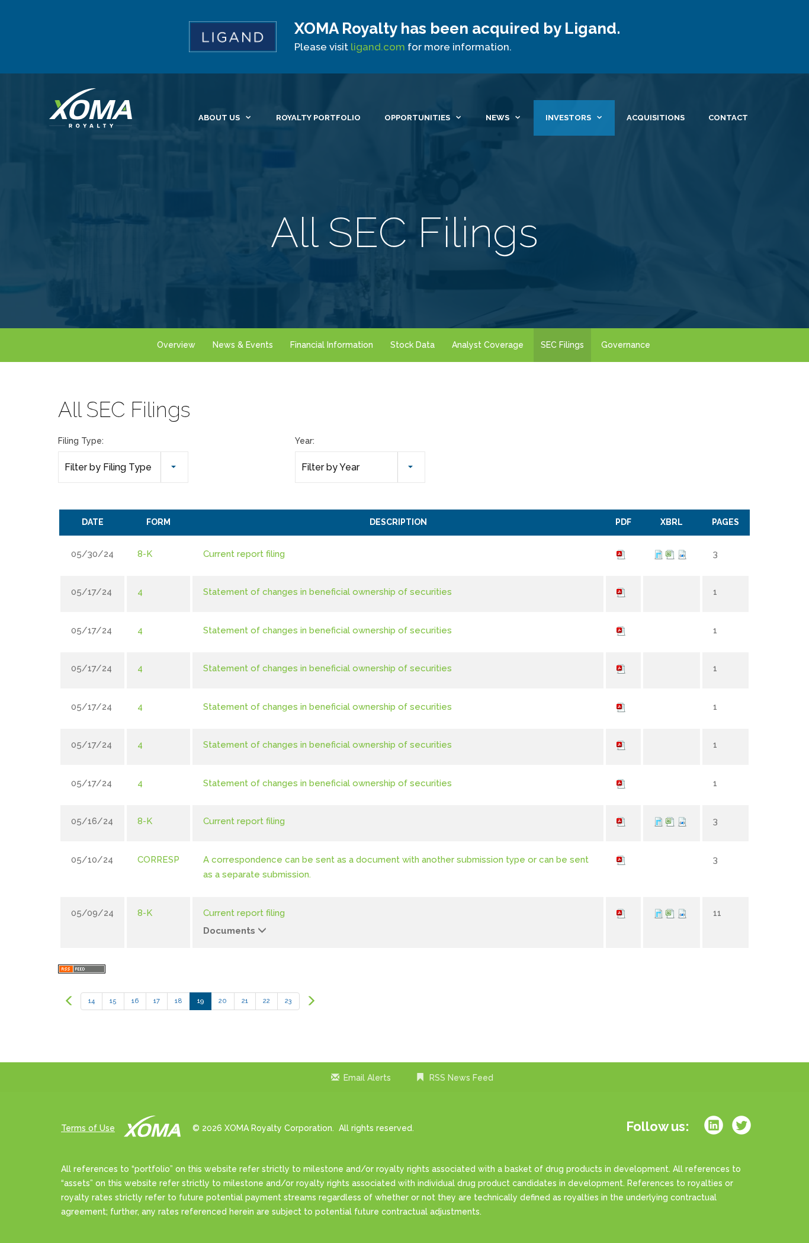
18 (178, 1001)
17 (156, 1001)
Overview (176, 345)
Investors (568, 117)
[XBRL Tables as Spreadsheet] (670, 554)
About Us (219, 117)
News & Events (243, 345)
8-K (144, 554)
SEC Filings (562, 345)
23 (288, 1001)
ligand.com (378, 47)
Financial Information (331, 345)
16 (135, 1001)
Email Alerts (367, 1077)
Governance (625, 345)
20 (223, 1001)
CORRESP (158, 859)
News (497, 117)
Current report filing (244, 554)
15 (113, 1001)
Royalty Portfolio (318, 117)
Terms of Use (88, 1128)
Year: (304, 441)
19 (200, 1001)
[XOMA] (93, 109)
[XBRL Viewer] (658, 554)
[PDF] (621, 554)
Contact (728, 117)
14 (91, 1001)
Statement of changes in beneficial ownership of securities (327, 592)
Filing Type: (81, 441)
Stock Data (412, 345)
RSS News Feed (461, 1077)
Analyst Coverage (488, 345)
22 (266, 1001)
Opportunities (417, 117)
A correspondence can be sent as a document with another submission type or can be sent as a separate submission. (396, 867)
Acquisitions (656, 117)
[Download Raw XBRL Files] (682, 554)
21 (245, 1001)
